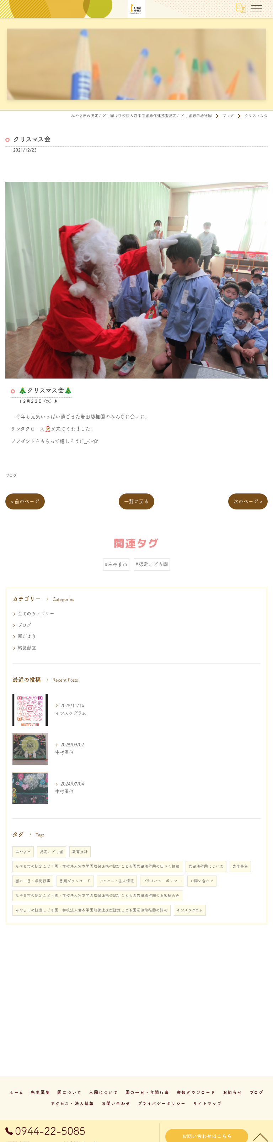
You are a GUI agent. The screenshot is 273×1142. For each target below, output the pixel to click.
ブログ (11, 475)
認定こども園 (51, 851)
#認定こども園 (151, 564)
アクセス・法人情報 (117, 881)
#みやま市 (116, 564)
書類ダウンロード (75, 881)
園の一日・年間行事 (32, 881)
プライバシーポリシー (162, 881)
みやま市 (23, 851)
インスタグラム (190, 910)
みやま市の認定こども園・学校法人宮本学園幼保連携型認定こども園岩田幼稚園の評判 (91, 910)
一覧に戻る (136, 501)
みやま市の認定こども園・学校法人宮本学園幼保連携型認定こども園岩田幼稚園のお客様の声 (97, 895)
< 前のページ (25, 501)
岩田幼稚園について (206, 866)
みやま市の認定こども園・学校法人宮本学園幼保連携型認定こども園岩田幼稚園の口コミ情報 (97, 866)
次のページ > (248, 501)
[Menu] (256, 8)
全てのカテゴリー (36, 613)
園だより (27, 636)
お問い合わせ (202, 881)
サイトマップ (207, 1103)
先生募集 (240, 866)
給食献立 (27, 647)
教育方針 (80, 851)
